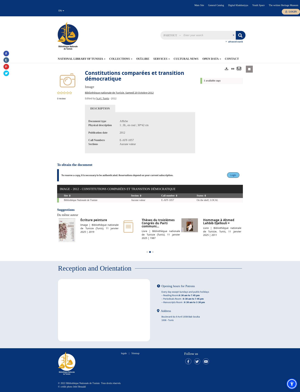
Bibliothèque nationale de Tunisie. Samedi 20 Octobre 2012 (119, 92)
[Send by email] (239, 69)
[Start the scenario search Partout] (240, 35)
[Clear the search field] (234, 35)
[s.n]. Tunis (102, 98)
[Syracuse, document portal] (68, 35)
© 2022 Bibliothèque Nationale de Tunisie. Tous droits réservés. (89, 383)
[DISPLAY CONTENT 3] (153, 252)
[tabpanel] (140, 132)
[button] (172, 35)
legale (124, 353)
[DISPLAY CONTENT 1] (147, 252)
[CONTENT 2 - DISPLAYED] (150, 252)
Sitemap (135, 353)
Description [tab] (100, 108)
